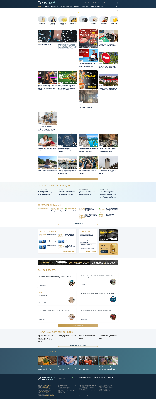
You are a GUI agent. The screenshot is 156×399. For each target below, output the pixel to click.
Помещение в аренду (51, 234)
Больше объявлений (78, 223)
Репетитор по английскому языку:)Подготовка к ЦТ (57, 211)
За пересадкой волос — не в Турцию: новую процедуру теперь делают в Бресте (87, 193)
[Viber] (102, 2)
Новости (46, 6)
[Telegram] (85, 2)
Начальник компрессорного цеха (87, 240)
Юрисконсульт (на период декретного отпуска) (86, 245)
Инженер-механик (84, 242)
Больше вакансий (91, 251)
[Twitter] (98, 2)
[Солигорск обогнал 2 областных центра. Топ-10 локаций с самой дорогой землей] (67, 162)
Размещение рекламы (99, 377)
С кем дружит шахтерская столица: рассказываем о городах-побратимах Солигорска (88, 150)
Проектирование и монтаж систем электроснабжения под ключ (112, 209)
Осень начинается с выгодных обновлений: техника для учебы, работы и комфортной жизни (87, 65)
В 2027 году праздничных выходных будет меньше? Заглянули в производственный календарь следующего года (46, 128)
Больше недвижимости (69, 251)
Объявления (54, 6)
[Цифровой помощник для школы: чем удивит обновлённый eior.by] (47, 140)
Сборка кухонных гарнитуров (110, 215)
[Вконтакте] (88, 2)
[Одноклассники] (90, 2)
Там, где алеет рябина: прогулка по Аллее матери (47, 171)
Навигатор (76, 6)
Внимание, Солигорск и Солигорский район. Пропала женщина (66, 150)
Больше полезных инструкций (78, 345)
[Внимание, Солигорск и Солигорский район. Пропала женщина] (67, 140)
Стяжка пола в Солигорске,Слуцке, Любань (89, 209)
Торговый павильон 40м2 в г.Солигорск (69, 235)
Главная (40, 6)
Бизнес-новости (47, 270)
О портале (100, 6)
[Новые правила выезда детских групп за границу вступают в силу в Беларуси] (88, 162)
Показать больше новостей (78, 178)
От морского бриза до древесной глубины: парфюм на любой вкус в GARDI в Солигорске (46, 194)
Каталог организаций (66, 6)
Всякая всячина (47, 352)
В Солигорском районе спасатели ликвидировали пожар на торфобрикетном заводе (88, 106)
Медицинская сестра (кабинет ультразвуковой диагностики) (86, 235)
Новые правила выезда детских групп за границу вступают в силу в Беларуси (88, 172)
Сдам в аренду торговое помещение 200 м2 (70, 246)
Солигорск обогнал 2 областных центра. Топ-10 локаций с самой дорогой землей (67, 172)
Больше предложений (78, 325)
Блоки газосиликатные (43, 209)
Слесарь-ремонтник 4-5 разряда (87, 248)
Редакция (110, 377)
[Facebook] (100, 2)
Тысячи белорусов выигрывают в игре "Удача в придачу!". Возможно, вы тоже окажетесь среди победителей (67, 87)
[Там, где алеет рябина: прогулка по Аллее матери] (47, 162)
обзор (40, 292)
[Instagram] (93, 2)
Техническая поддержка (85, 377)
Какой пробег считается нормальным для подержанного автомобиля (46, 46)
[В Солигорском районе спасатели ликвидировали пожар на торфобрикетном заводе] (88, 96)
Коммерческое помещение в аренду (51, 241)
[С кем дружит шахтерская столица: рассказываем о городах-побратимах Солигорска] (88, 140)
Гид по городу (85, 6)
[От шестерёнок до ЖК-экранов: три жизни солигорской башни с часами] (108, 162)
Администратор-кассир (85, 237)
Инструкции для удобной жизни (55, 332)
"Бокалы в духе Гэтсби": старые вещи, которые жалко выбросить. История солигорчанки (108, 150)
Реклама (93, 6)
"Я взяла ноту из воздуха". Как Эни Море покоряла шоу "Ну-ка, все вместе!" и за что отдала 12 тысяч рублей (47, 87)
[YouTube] (95, 2)
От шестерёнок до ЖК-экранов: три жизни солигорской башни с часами (108, 172)
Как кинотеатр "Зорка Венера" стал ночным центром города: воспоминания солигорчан (67, 193)
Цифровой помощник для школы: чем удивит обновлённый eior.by (47, 149)
